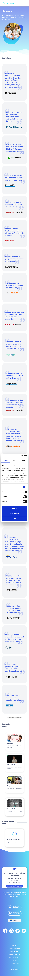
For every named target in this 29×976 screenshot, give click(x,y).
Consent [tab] (5, 460)
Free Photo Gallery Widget (15, 717)
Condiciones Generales (14, 948)
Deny (14, 518)
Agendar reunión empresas (14, 886)
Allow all (14, 508)
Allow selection (14, 513)
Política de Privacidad (14, 954)
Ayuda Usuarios (14, 896)
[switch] (25, 492)
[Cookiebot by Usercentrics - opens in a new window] (20, 456)
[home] (11, 3)
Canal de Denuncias (14, 957)
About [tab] (23, 460)
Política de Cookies (14, 951)
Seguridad (14, 960)
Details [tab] (14, 460)
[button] (25, 3)
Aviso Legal (14, 945)
